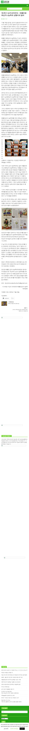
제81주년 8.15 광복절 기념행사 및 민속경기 (11, 682)
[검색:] (14, 8)
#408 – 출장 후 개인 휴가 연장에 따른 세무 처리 (12, 677)
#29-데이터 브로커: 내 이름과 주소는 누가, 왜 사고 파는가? (14, 670)
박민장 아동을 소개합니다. (7, 672)
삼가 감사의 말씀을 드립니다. (7, 689)
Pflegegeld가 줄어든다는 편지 (8, 695)
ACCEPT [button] (22, 728)
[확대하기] (25, 54)
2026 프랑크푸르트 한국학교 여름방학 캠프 (11, 684)
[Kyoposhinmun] (14, 3)
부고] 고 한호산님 (5, 686)
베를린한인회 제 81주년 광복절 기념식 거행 (11, 679)
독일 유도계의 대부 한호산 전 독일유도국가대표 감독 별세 (14, 675)
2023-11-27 (5, 19)
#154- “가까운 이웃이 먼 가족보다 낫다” (10, 697)
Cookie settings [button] (14, 728)
